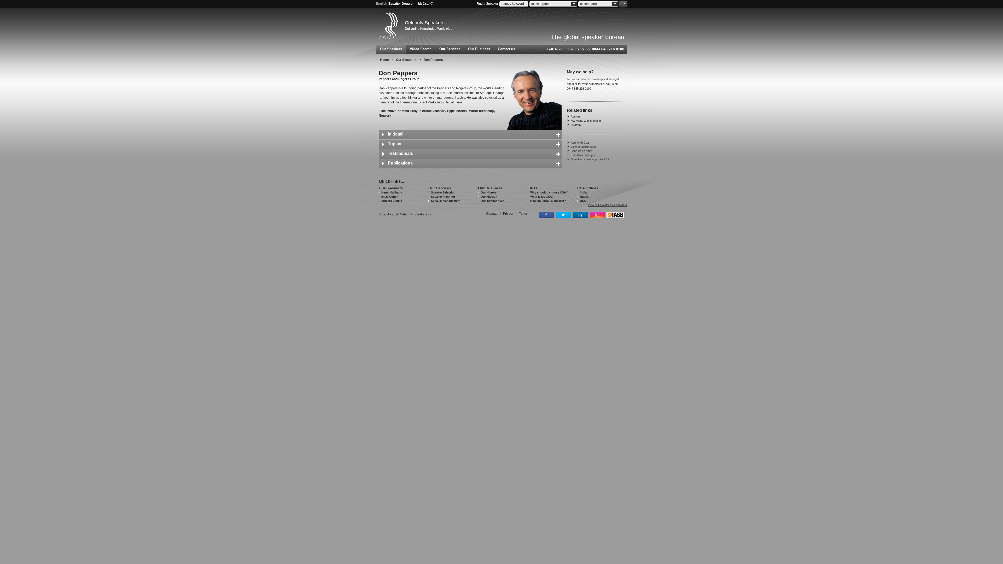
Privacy (508, 213)
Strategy (576, 124)
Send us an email (581, 150)
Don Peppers (433, 60)
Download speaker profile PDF (590, 159)
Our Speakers (391, 49)
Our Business (479, 49)
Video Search (420, 49)
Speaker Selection (443, 192)
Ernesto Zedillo (391, 200)
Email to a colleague (583, 155)
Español (394, 3)
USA (583, 200)
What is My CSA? (542, 196)
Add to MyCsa (580, 142)
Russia (584, 196)
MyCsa (423, 3)
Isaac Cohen (389, 196)
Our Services (449, 49)
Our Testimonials (492, 200)
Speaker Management (445, 200)
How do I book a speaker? (548, 200)
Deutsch (408, 3)
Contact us (506, 49)
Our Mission (489, 196)
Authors (576, 116)
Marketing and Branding (586, 120)
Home (384, 60)
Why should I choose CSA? (549, 192)
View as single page (583, 146)
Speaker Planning (443, 196)
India (583, 192)
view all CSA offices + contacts (607, 205)
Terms (523, 213)
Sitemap (492, 213)
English (381, 3)
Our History (489, 192)
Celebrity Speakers (425, 22)
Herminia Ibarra (391, 192)
